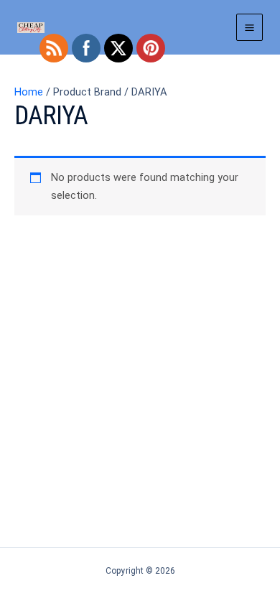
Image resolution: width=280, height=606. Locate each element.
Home (28, 91)
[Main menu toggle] (249, 27)
